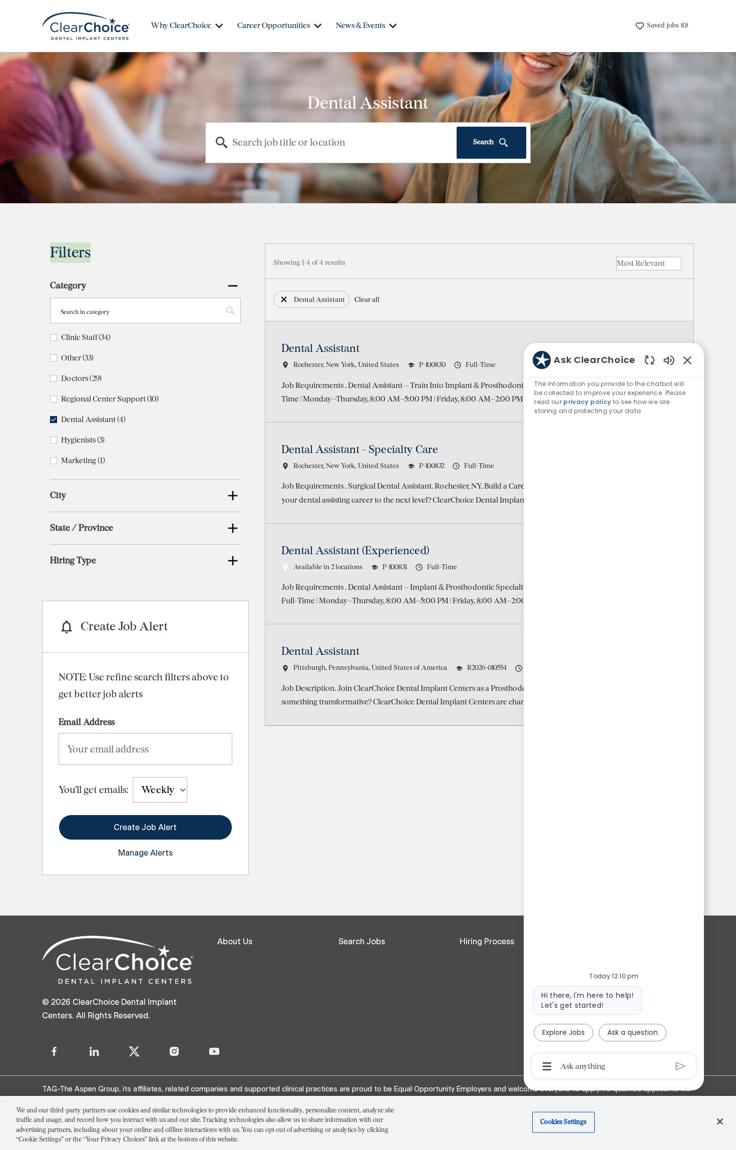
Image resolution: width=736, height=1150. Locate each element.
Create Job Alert (145, 828)
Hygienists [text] (83, 440)
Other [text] (77, 357)
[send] (680, 1066)
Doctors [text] (81, 378)
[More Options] (547, 1066)
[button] (284, 299)
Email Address (87, 722)
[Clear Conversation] (649, 359)
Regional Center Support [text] (110, 399)
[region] (614, 712)
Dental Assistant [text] (93, 419)
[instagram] (174, 1051)
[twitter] (134, 1051)
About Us (234, 942)
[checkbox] (53, 337)
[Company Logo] (86, 25)
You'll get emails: (94, 790)
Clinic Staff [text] (86, 337)
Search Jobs (361, 942)
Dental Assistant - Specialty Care (359, 449)
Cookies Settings (563, 1121)
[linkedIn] (94, 1051)
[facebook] (54, 1051)
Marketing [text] (83, 460)
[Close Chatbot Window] (687, 360)
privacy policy (587, 402)
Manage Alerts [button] (145, 853)
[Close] (720, 1121)
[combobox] (331, 143)
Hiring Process (487, 942)
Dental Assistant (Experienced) (355, 550)
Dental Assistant (320, 348)
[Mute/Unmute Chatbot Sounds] (668, 359)
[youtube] (214, 1051)
